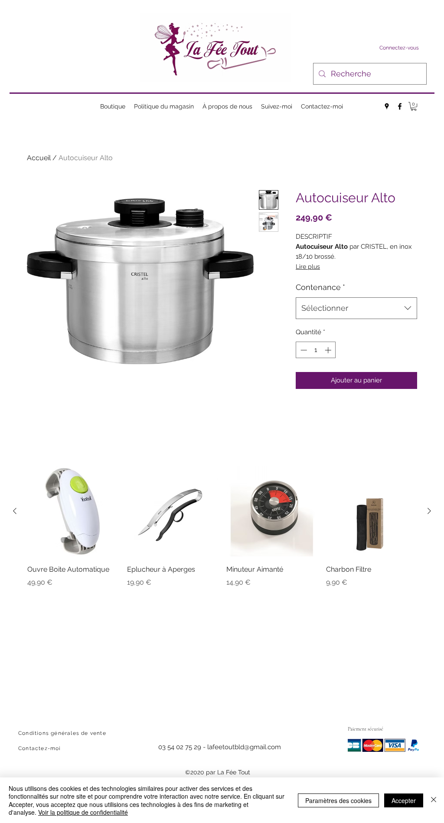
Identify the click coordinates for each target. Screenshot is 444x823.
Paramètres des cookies (338, 800)
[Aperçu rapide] (72, 511)
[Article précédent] (15, 511)
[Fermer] (433, 800)
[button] (413, 106)
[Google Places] (386, 106)
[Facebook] (399, 106)
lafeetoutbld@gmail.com (244, 747)
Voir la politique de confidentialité (83, 812)
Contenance (320, 287)
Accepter (404, 800)
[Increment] (329, 350)
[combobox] (356, 308)
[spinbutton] (316, 350)
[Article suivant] (429, 511)
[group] (222, 533)
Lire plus (308, 266)
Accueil (39, 158)
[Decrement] (303, 350)
